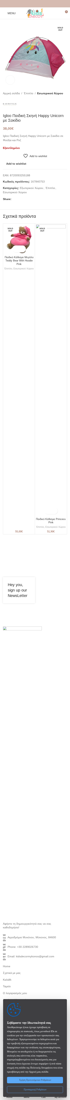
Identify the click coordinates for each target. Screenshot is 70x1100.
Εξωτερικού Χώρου (31, 188)
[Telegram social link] (44, 3)
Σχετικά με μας (12, 972)
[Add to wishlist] (22, 249)
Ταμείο (7, 986)
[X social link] (30, 3)
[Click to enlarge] (10, 80)
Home (6, 966)
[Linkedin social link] (39, 3)
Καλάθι (7, 979)
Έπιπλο (28, 93)
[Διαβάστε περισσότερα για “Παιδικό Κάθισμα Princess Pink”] (47, 510)
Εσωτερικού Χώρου (50, 93)
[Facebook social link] (25, 3)
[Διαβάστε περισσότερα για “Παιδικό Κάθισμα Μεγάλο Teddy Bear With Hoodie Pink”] (15, 249)
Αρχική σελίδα (11, 93)
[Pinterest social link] (35, 3)
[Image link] (22, 771)
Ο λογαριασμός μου (15, 993)
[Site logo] (35, 13)
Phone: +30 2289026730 (23, 946)
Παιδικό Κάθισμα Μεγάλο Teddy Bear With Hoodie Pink (19, 261)
